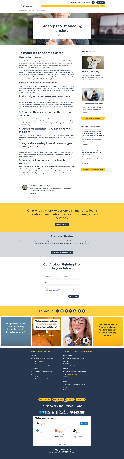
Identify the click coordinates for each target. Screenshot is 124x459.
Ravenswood (34, 368)
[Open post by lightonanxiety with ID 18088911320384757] (77, 331)
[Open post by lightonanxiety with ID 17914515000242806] (108, 331)
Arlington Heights (67, 355)
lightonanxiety (16, 318)
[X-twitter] (74, 311)
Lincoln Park (37, 361)
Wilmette (65, 387)
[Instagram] (62, 311)
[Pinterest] (79, 311)
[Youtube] (70, 311)
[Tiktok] (66, 311)
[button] (58, 247)
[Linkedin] (83, 311)
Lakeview (33, 355)
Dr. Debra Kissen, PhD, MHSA (41, 185)
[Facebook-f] (57, 311)
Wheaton (65, 381)
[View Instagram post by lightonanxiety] (29, 344)
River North (34, 374)
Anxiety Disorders (23, 10)
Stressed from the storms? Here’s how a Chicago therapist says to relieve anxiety (92, 152)
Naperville (65, 368)
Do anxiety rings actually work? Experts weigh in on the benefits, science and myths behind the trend (93, 133)
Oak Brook (70, 374)
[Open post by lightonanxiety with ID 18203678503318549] (46, 331)
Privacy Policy (72, 452)
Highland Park (66, 361)
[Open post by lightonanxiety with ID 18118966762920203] (16, 331)
